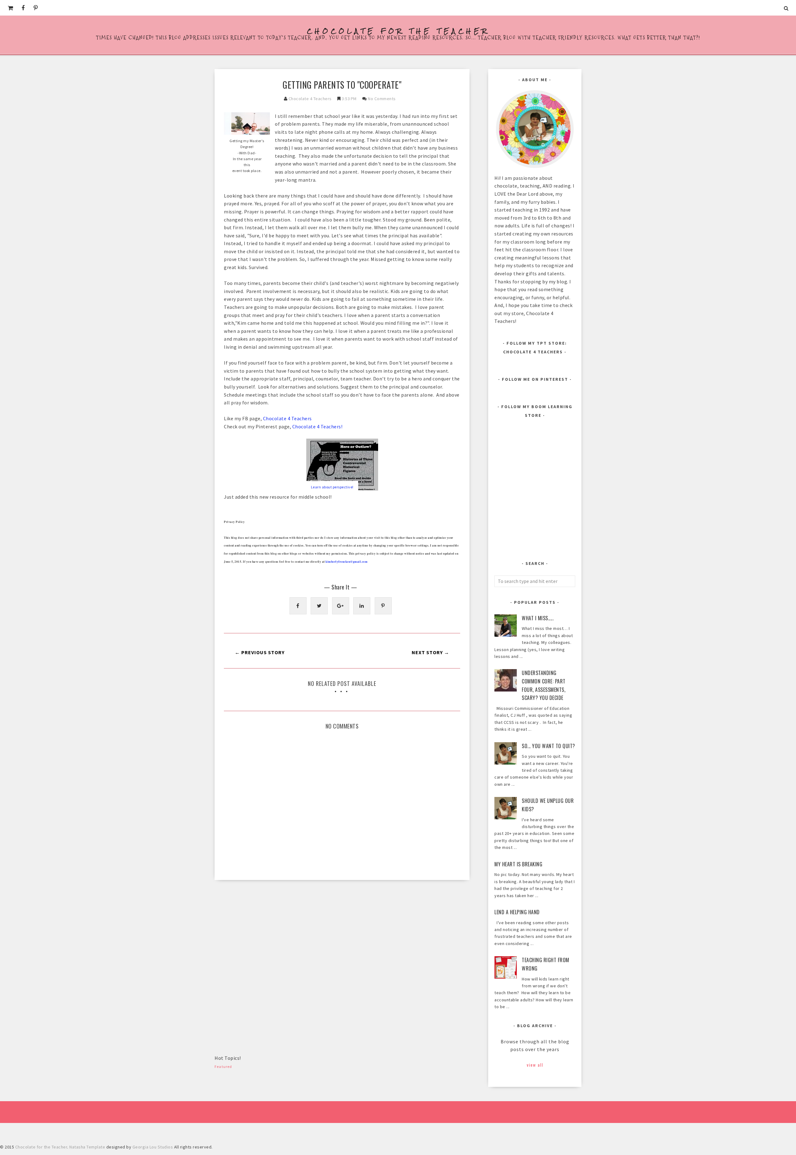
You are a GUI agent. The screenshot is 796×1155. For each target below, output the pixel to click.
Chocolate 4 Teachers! (317, 426)
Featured (223, 1066)
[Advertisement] (261, 933)
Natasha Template (87, 1147)
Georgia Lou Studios (152, 1147)
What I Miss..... (537, 618)
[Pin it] (383, 605)
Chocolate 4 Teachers (310, 98)
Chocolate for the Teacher (398, 31)
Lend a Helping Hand (517, 912)
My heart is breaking (518, 864)
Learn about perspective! (332, 487)
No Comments (382, 98)
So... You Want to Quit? (548, 746)
